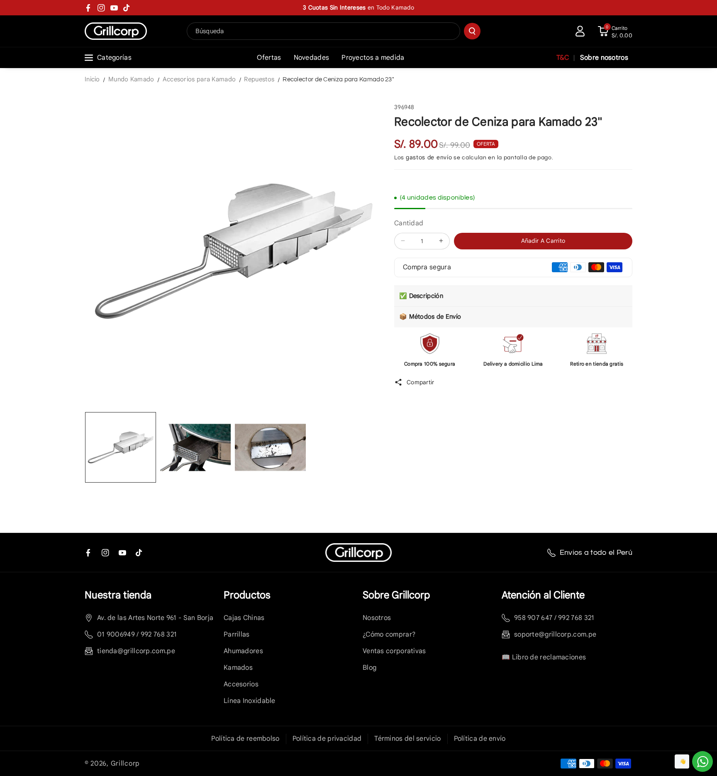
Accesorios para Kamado (199, 79)
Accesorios (241, 684)
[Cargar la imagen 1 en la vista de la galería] (120, 447)
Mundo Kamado (131, 79)
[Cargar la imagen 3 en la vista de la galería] (270, 447)
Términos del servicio (407, 739)
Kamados (238, 668)
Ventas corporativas (394, 651)
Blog (369, 668)
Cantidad (408, 223)
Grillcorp (125, 763)
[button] (615, 31)
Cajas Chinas (244, 618)
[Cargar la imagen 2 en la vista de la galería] (195, 447)
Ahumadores (243, 651)
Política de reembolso (245, 739)
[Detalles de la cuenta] (580, 31)
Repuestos (259, 79)
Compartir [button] (420, 382)
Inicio (92, 79)
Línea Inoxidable (250, 701)
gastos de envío (429, 157)
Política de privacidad (327, 739)
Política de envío (480, 739)
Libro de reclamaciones (549, 657)
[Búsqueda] (472, 31)
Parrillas (237, 634)
